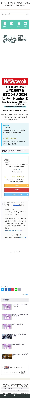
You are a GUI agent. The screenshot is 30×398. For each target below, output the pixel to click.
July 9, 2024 (22, 237)
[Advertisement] (15, 61)
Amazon (17, 185)
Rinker (19, 169)
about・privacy (8, 388)
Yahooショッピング (17, 194)
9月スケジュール (15, 390)
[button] (27, 14)
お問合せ (22, 388)
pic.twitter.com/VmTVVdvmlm (13, 230)
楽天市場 (17, 189)
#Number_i (16, 205)
